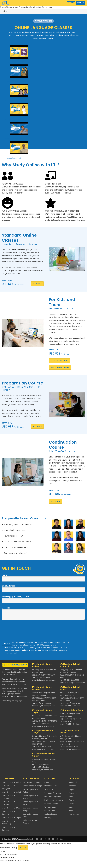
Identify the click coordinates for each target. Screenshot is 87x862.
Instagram (45, 839)
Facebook (37, 839)
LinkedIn (49, 839)
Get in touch (47, 7)
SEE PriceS (37, 284)
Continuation (36, 7)
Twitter (41, 839)
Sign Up (80, 3)
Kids (17, 7)
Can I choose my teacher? (16, 547)
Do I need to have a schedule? (17, 541)
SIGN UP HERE (6, 860)
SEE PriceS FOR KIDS (59, 361)
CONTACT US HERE (20, 860)
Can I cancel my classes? (15, 553)
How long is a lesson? (13, 536)
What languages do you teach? (18, 524)
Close (2, 851)
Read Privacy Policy (9, 847)
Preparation (24, 7)
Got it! (23, 847)
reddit (57, 839)
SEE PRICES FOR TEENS (60, 367)
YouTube (53, 839)
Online (3, 7)
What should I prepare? (14, 530)
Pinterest (61, 839)
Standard (10, 7)
